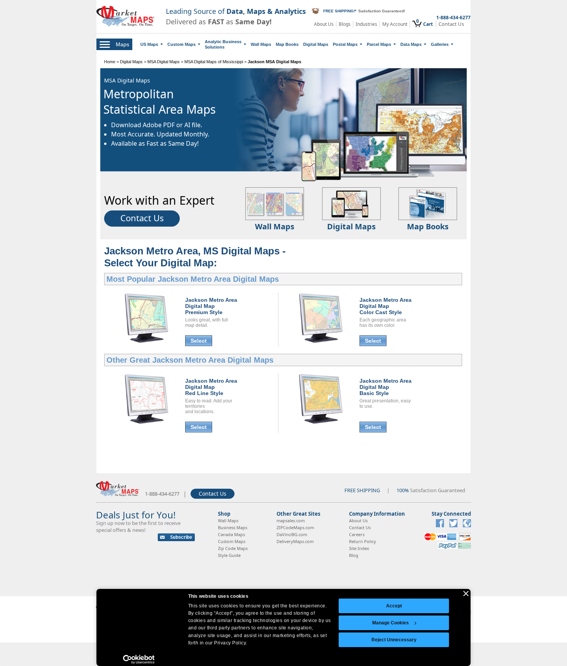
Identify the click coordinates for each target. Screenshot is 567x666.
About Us (324, 24)
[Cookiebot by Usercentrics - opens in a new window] (139, 659)
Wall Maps (261, 44)
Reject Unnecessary (394, 639)
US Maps (149, 44)
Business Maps (232, 527)
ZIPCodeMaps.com (295, 527)
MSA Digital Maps (163, 61)
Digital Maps (315, 44)
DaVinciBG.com (292, 534)
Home (109, 61)
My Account (394, 24)
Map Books (287, 44)
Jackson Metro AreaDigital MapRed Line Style (211, 387)
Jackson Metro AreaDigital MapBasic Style (385, 387)
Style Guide (229, 555)
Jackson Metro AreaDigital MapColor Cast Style (385, 306)
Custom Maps (181, 44)
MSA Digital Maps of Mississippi (213, 61)
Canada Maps (231, 534)
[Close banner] (466, 593)
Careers (356, 534)
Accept (394, 606)
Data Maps (411, 44)
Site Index (359, 548)
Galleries (440, 44)
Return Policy (362, 541)
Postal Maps (345, 44)
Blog (353, 555)
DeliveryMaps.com (295, 541)
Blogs (345, 24)
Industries (366, 24)
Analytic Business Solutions (223, 44)
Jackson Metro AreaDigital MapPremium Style (211, 306)
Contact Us (451, 24)
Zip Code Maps (233, 548)
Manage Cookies (390, 623)
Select (199, 341)
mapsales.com (291, 520)
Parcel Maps (379, 44)
